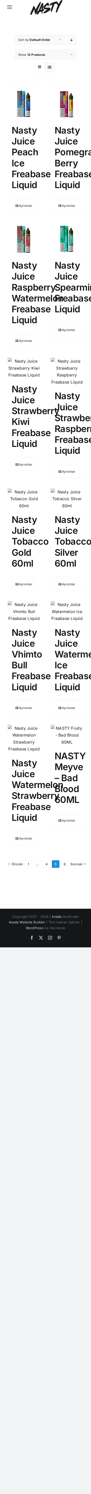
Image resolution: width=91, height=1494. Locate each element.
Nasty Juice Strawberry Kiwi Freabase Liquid (35, 416)
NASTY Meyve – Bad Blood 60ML (70, 777)
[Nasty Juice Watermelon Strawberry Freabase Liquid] (24, 739)
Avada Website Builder (27, 922)
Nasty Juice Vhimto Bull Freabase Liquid (31, 660)
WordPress (34, 928)
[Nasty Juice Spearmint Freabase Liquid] (67, 239)
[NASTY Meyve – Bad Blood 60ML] (67, 735)
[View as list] (50, 67)
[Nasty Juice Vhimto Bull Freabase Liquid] (24, 611)
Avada (56, 917)
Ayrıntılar (25, 206)
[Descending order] (72, 40)
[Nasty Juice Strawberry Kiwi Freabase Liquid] (24, 368)
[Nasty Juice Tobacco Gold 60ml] (24, 499)
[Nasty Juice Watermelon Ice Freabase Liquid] (67, 611)
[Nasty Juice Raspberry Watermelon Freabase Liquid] (24, 239)
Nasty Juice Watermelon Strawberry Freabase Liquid (37, 790)
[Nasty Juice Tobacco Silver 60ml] (67, 499)
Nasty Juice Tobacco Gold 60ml (30, 541)
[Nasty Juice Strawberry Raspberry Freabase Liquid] (67, 372)
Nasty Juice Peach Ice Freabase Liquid (31, 157)
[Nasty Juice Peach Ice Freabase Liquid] (24, 104)
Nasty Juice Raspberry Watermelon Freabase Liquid (37, 292)
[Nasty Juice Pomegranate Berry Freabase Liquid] (67, 104)
